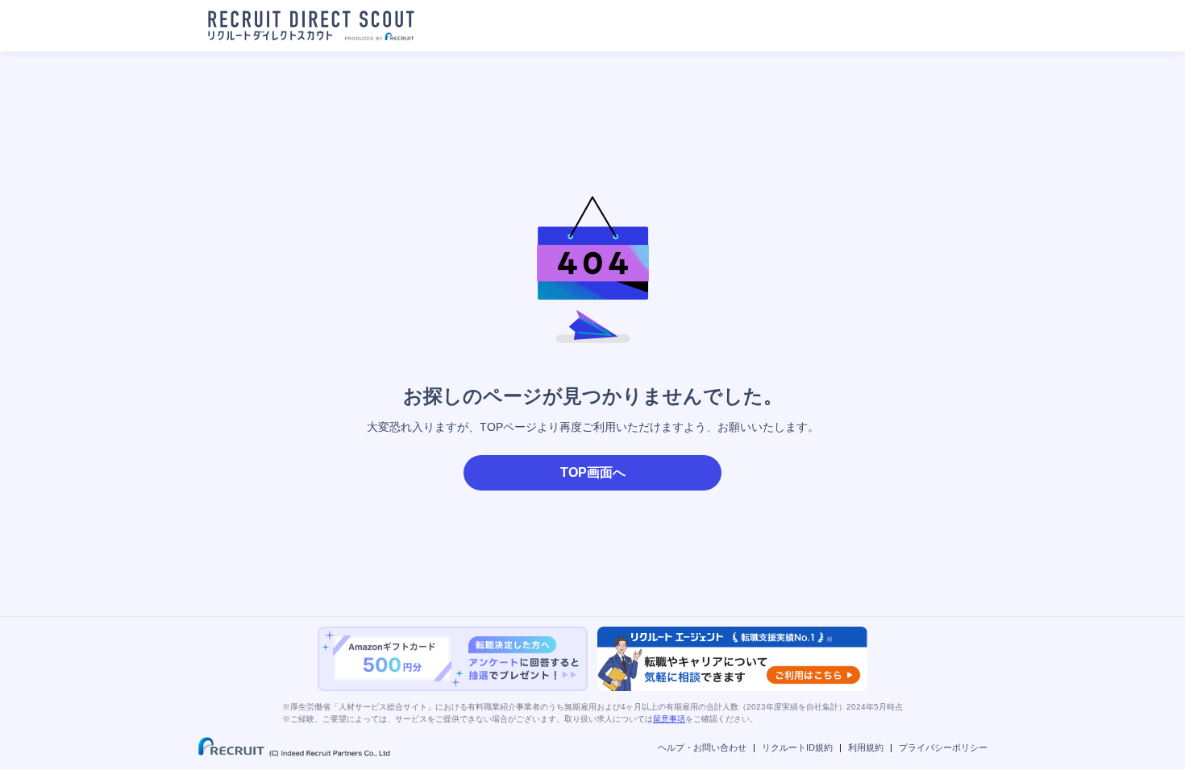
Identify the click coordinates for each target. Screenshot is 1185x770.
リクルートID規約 (797, 747)
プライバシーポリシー (943, 747)
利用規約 (866, 747)
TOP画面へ (593, 472)
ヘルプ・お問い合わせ (702, 747)
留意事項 (669, 718)
